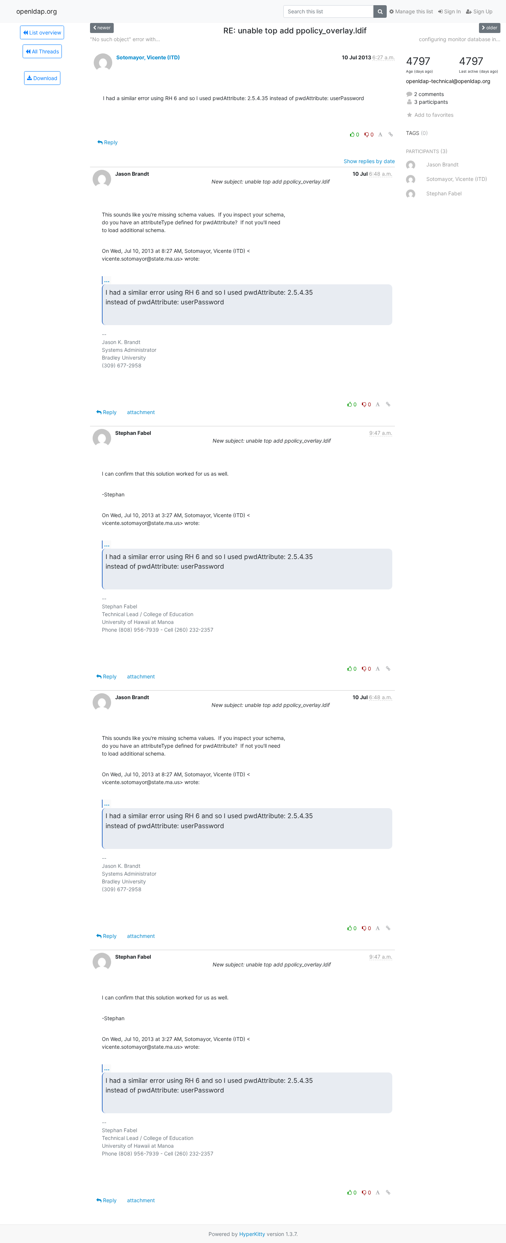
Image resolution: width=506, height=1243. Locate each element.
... (107, 280)
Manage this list (413, 11)
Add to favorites (434, 115)
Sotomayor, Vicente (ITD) (148, 57)
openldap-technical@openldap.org (448, 81)
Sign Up (482, 11)
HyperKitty (252, 1234)
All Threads (44, 51)
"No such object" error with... (125, 39)
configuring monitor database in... (459, 39)
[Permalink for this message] (391, 134)
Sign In (452, 11)
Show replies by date (369, 161)
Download (44, 78)
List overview (44, 32)
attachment (141, 412)
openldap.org (36, 11)
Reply (110, 142)
